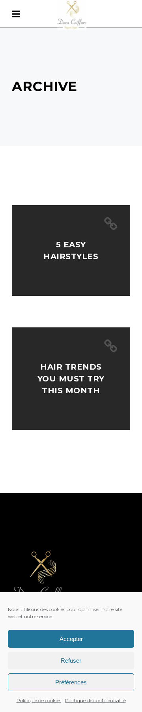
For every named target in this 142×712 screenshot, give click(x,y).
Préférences (71, 682)
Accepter (71, 638)
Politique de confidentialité (95, 700)
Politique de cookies (39, 700)
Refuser (71, 660)
